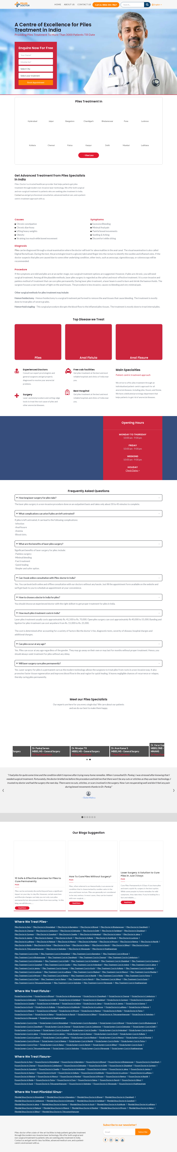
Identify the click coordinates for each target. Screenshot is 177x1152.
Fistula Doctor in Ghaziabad (94, 1000)
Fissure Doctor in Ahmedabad (47, 1062)
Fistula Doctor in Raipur (44, 1014)
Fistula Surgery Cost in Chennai (57, 1026)
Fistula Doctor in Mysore (69, 1011)
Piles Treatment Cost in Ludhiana (57, 972)
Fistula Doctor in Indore (71, 1003)
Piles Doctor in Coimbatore (47, 930)
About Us (69, 4)
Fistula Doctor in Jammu (113, 1003)
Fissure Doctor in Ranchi (109, 1080)
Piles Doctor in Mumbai (87, 941)
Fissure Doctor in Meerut (48, 1076)
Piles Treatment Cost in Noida (111, 975)
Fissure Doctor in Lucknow (117, 1073)
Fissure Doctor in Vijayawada (105, 1084)
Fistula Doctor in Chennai (119, 996)
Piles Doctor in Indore (112, 934)
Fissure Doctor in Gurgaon (145, 1065)
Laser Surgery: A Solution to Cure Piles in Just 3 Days (140, 874)
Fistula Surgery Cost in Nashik (81, 1041)
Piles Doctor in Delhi (91, 930)
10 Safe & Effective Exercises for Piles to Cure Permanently (38, 880)
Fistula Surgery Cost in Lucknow (28, 1037)
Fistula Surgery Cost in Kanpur (79, 1034)
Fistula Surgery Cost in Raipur (52, 1045)
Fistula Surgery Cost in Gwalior (84, 1030)
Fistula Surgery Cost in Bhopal (112, 1023)
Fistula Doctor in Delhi (47, 1000)
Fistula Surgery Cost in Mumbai (138, 1037)
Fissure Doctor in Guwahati (26, 1069)
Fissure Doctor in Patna (45, 1080)
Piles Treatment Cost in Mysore (27, 975)
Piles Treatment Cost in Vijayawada (98, 983)
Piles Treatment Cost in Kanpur (55, 968)
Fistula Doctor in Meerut (24, 1011)
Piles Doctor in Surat (140, 945)
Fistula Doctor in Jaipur (92, 1003)
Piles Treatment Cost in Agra (26, 954)
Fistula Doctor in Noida (112, 1011)
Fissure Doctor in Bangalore (72, 1062)
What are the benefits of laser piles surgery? (41, 543)
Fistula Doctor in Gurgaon (117, 1000)
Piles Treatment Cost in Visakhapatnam (131, 983)
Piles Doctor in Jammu (23, 938)
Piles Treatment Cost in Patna (137, 975)
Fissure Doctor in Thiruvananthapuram (51, 1084)
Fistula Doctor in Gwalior (24, 1003)
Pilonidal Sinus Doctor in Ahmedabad (29, 1097)
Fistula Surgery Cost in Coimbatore (87, 1026)
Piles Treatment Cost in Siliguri (108, 979)
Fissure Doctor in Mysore (93, 1076)
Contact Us (84, 4)
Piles (17, 250)
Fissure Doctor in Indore (97, 1069)
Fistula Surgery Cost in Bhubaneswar (141, 1023)
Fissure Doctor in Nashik (138, 1076)
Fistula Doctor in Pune (24, 1014)
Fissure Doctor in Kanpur (25, 1073)
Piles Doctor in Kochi (63, 938)
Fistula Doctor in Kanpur (135, 1003)
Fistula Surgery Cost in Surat (130, 1045)
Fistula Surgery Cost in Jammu (53, 1034)
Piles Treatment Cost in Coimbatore (123, 957)
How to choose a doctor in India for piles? (39, 597)
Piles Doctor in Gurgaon (24, 934)
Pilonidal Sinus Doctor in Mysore (113, 1108)
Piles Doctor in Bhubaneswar (112, 927)
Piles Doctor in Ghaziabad (134, 930)
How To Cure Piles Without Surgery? (90, 876)
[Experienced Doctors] (17, 371)
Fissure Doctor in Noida (24, 1080)
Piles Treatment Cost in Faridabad (85, 961)
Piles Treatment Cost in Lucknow (28, 972)
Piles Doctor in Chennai (24, 930)
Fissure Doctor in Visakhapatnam (132, 1084)
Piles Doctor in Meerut (67, 941)
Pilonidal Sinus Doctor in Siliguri (27, 1111)
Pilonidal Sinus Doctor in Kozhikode (111, 1104)
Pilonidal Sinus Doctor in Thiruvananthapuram (60, 1111)
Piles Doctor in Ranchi (101, 945)
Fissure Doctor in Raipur (87, 1080)
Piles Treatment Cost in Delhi (57, 961)
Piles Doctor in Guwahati (46, 934)
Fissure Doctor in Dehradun (75, 1065)
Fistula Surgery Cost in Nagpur (54, 1041)
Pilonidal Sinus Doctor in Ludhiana (141, 1104)
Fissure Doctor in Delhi (98, 1065)
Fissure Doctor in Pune (66, 1080)
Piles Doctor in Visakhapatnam (104, 949)
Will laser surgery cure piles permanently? (40, 663)
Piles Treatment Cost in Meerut (115, 972)
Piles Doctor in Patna (42, 945)
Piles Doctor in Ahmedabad (44, 927)
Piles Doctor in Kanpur (44, 938)
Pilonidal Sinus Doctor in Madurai (28, 1108)
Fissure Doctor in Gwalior (49, 1069)
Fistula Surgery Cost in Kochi (106, 1034)
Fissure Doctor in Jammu (140, 1069)
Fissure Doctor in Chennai (25, 1065)
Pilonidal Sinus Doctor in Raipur (141, 1108)
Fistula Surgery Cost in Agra (26, 1023)
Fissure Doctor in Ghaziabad (120, 1065)
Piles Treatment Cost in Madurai (86, 972)
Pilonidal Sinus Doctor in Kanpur (55, 1104)
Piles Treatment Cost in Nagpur (56, 975)
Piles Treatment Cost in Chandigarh (62, 957)
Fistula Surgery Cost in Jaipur (26, 1034)
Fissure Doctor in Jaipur (118, 1069)
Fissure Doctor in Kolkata (68, 1073)
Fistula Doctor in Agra (23, 996)
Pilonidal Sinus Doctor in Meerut (56, 1108)
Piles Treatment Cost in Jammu (27, 968)
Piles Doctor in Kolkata (84, 938)
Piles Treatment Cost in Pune (27, 979)
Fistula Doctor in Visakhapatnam (53, 1018)
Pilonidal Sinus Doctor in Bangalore (61, 1097)
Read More (22, 908)
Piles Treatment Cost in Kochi (82, 968)
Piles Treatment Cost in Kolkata (110, 968)
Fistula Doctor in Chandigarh (94, 996)
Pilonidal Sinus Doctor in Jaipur (27, 1104)
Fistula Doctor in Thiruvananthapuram (114, 1014)
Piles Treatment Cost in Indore (116, 965)
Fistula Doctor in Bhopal (44, 996)
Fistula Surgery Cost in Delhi (144, 1026)
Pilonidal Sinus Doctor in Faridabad (90, 1101)
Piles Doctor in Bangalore (68, 927)
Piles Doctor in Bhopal (89, 927)
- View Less (89, 155)
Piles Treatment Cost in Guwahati (28, 965)
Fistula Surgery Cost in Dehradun (117, 1026)
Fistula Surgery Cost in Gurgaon (27, 1030)
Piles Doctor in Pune (61, 945)
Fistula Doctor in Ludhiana (116, 1007)
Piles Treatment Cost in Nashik (83, 975)
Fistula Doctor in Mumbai (47, 1011)
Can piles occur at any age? (32, 643)
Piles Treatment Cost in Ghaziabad (115, 961)
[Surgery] (17, 396)
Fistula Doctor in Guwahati (141, 1000)
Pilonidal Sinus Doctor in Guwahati (121, 1101)
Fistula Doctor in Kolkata (45, 1007)
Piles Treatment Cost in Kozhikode (140, 968)
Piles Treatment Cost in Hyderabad (87, 965)
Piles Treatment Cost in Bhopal (115, 954)
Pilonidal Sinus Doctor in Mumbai (85, 1108)
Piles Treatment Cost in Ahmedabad (55, 954)
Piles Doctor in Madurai (46, 941)
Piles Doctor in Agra (23, 927)
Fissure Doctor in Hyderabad (73, 1069)
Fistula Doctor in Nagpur (91, 1011)
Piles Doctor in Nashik (149, 941)
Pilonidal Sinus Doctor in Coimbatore (29, 1101)
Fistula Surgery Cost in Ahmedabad (54, 1023)
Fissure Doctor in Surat (24, 1084)
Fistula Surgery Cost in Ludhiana (56, 1037)
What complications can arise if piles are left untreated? (47, 513)
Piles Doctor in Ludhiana (24, 941)
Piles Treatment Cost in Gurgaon (145, 961)
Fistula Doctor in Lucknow (92, 1007)
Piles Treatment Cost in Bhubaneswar (30, 957)
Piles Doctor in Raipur (81, 945)
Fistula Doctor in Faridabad (69, 1000)
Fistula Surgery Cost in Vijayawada (95, 1048)
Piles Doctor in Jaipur (131, 934)
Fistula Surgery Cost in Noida (107, 1041)
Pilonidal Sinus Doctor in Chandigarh (119, 1097)
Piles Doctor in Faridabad (112, 930)
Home (57, 4)
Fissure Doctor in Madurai (25, 1076)
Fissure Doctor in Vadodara (80, 1084)
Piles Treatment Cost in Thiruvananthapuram (33, 983)
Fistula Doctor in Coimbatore (143, 996)
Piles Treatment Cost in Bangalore (86, 954)
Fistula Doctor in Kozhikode (69, 1007)
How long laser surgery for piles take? (37, 497)
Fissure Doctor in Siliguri (131, 1080)
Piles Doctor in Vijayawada (79, 949)
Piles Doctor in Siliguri (121, 945)
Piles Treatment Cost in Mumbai (143, 972)
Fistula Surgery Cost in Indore (141, 1030)
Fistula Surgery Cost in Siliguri (105, 1045)
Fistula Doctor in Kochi (24, 1007)
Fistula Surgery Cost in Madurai (84, 1037)
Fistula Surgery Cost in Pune (26, 1045)
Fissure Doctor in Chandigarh (148, 1062)
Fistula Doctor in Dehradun (25, 1000)
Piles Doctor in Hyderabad (90, 934)
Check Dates (132, 470)
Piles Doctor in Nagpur (129, 941)
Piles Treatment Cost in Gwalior (58, 965)
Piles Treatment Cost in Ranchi (81, 979)
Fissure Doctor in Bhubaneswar (121, 1062)
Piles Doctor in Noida (23, 945)
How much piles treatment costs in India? (39, 613)
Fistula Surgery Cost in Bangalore (83, 1023)
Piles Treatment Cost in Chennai (92, 957)
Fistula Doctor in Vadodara (142, 1014)
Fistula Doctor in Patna (133, 1011)
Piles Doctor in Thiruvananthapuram (29, 949)
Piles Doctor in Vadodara (56, 949)
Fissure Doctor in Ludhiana (141, 1073)
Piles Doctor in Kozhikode (106, 938)
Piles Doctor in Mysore (108, 941)
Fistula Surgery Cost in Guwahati (56, 1030)
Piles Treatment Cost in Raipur (53, 979)
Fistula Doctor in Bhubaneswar (68, 996)
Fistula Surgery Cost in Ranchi (78, 1045)
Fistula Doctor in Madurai (139, 1007)
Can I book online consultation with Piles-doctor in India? (47, 577)
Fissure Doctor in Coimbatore (50, 1065)
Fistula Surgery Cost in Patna (133, 1041)
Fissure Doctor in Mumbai (70, 1076)
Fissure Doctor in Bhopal (96, 1062)
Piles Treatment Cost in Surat (135, 979)
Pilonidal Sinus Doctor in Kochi (82, 1104)
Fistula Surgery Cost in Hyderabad (113, 1030)
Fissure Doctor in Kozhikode (92, 1073)
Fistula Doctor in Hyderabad (48, 1003)
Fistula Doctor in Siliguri (87, 1014)
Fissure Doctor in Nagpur (116, 1076)
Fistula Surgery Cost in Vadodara (66, 1048)
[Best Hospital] (67, 392)
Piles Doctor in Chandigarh (137, 927)
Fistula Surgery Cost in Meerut (111, 1037)
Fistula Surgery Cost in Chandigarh (29, 1026)
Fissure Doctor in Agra (24, 1062)
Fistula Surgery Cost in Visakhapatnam (127, 1048)
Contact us (19, 195)
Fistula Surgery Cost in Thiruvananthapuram (32, 1048)
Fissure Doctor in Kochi (46, 1073)
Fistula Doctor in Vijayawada (26, 1018)
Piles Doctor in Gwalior (68, 934)
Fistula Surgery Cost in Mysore (27, 1041)
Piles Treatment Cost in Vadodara (67, 983)
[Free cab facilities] (68, 371)
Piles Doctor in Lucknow (128, 938)
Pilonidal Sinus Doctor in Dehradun (60, 1101)
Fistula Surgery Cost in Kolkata (132, 1034)
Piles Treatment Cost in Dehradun (28, 961)
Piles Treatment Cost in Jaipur (144, 965)
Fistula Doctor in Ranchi (65, 1014)
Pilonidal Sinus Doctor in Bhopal (89, 1097)
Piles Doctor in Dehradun (70, 930)
